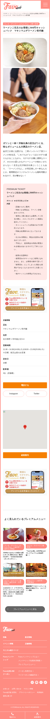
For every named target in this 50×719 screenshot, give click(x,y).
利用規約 (40, 692)
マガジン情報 (28, 689)
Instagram (13, 394)
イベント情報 (8, 644)
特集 (4, 637)
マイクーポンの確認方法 (27, 675)
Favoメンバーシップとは (28, 657)
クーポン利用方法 (25, 671)
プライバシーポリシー (27, 692)
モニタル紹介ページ (10, 650)
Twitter (36, 394)
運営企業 (6, 696)
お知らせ (6, 689)
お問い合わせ (16, 689)
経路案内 (25, 455)
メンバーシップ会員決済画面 (29, 661)
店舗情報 (28, 644)
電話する (25, 385)
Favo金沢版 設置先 (10, 692)
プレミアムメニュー (26, 664)
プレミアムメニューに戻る (25, 609)
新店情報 (28, 637)
